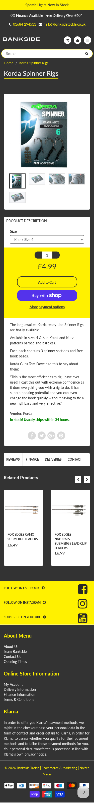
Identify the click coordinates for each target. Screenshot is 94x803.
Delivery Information (20, 689)
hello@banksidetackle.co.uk (64, 24)
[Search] (86, 54)
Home (8, 63)
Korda (27, 413)
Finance (32, 459)
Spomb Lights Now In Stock (47, 5)
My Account (13, 684)
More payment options (47, 307)
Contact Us (12, 656)
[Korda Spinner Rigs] (47, 135)
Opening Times (15, 661)
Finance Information (19, 694)
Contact (75, 459)
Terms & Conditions (19, 699)
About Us (11, 646)
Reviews (13, 459)
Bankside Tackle (28, 768)
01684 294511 (24, 24)
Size (13, 231)
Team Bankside (15, 651)
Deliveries (53, 459)
